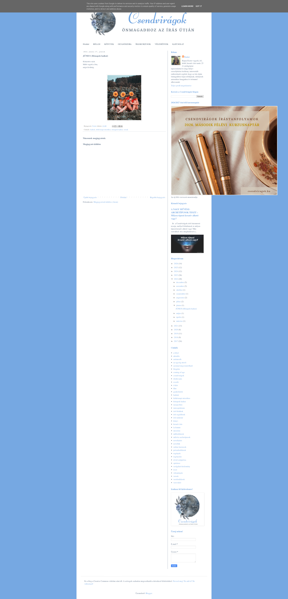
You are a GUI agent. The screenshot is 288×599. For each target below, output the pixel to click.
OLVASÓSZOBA (125, 44)
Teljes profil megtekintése (181, 85)
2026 (176, 263)
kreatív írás (177, 424)
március (179, 321)
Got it (199, 6)
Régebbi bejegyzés (157, 197)
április (179, 317)
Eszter (187, 57)
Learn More (187, 6)
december (180, 282)
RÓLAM (96, 44)
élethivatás (177, 378)
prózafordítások (179, 450)
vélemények (178, 473)
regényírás (177, 456)
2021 (176, 325)
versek (126, 129)
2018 (176, 337)
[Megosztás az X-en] (117, 126)
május (178, 313)
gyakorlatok (178, 391)
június (179, 305)
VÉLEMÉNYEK (161, 44)
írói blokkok (178, 411)
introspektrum (179, 408)
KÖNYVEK (109, 44)
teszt (175, 469)
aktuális (176, 356)
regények (177, 453)
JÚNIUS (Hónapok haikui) (186, 308)
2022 (176, 279)
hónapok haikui (117, 129)
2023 (176, 275)
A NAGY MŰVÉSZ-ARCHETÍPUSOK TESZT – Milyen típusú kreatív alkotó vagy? (184, 214)
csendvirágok (178, 375)
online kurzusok (179, 447)
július (178, 301)
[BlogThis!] (115, 126)
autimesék (177, 359)
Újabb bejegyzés (90, 197)
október (179, 290)
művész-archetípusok (181, 437)
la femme (177, 427)
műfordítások (178, 434)
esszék (176, 382)
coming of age (179, 372)
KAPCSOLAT (178, 44)
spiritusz (176, 463)
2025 (176, 267)
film (174, 388)
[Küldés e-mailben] (113, 126)
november (180, 286)
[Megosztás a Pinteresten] (121, 126)
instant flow (177, 404)
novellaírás (177, 440)
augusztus (180, 297)
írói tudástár (178, 417)
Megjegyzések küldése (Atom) (106, 202)
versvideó (177, 482)
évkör (175, 385)
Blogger (149, 593)
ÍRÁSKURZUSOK (143, 44)
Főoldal (86, 44)
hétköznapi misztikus (103, 129)
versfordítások (179, 479)
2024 (176, 271)
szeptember (181, 293)
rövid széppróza (179, 460)
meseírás (176, 430)
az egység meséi (179, 362)
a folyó (176, 353)
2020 (176, 329)
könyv (175, 421)
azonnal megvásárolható (183, 365)
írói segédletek (179, 414)
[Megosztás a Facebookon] (119, 126)
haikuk (92, 129)
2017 (176, 341)
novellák (176, 443)
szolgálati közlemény (181, 466)
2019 (176, 333)
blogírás (176, 369)
